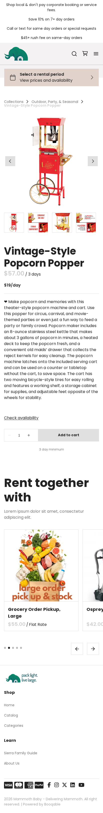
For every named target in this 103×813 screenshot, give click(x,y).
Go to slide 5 (21, 648)
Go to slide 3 (13, 648)
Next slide (93, 649)
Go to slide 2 (9, 648)
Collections (14, 101)
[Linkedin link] (72, 785)
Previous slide (77, 649)
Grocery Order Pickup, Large (34, 612)
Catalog (11, 715)
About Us (12, 763)
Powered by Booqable (41, 804)
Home (9, 705)
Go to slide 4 (17, 648)
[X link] (64, 785)
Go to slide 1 (5, 648)
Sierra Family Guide (20, 753)
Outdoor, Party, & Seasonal (55, 101)
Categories (13, 725)
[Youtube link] (81, 785)
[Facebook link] (49, 785)
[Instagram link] (56, 785)
